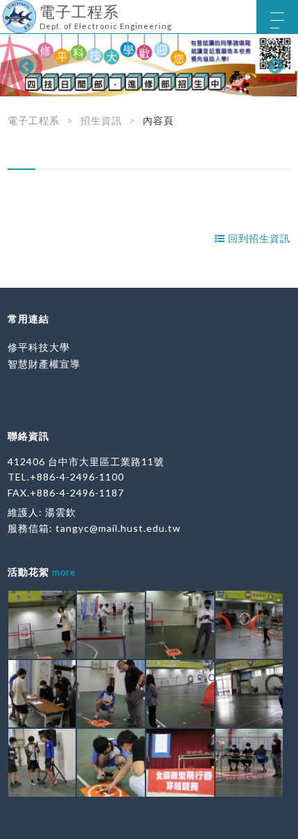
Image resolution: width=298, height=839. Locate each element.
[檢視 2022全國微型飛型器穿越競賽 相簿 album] (42, 624)
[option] (149, 65)
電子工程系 (34, 120)
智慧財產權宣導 (44, 364)
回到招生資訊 (257, 238)
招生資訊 (101, 120)
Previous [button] (24, 65)
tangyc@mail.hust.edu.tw (118, 528)
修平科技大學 (39, 347)
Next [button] (274, 65)
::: (5, 10)
